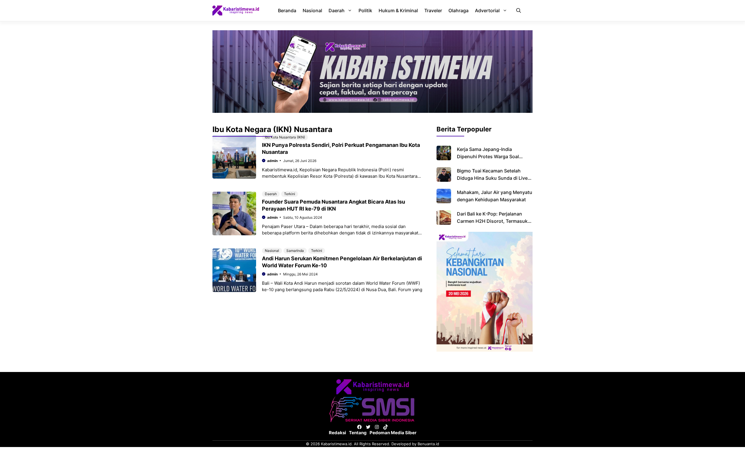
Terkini (289, 194)
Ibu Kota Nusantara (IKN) (285, 137)
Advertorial (487, 10)
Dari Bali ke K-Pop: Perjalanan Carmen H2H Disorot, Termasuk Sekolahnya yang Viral (492, 221)
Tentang (358, 432)
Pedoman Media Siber (393, 432)
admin (272, 161)
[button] (518, 10)
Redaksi (337, 432)
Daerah (337, 10)
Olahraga (458, 10)
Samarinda (295, 250)
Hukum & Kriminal (398, 10)
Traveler (433, 10)
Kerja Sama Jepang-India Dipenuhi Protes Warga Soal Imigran (488, 156)
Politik (365, 10)
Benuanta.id (428, 443)
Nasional (312, 10)
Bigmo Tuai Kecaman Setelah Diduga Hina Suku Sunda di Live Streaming (492, 178)
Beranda (287, 10)
